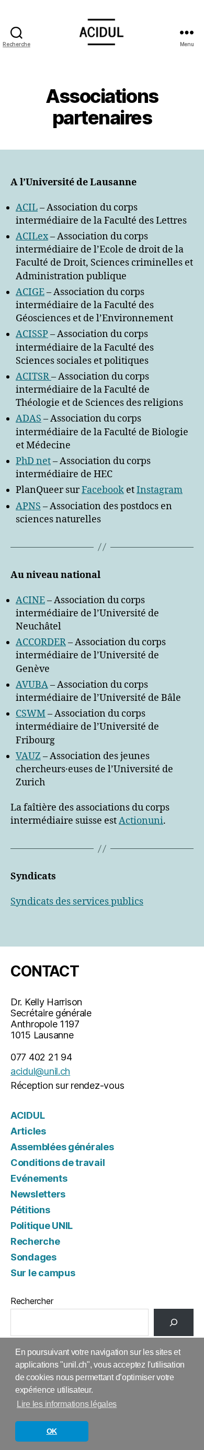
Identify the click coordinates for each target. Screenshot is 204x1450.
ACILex (32, 236)
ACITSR (33, 377)
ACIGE (30, 292)
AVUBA (32, 685)
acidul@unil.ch (40, 1071)
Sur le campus (42, 1272)
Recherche (35, 1241)
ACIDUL (27, 1115)
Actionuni (141, 821)
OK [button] (52, 1431)
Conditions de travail (57, 1162)
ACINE (30, 600)
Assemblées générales (62, 1146)
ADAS (28, 419)
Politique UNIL (41, 1225)
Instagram (160, 490)
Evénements (38, 1178)
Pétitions (30, 1209)
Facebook (103, 490)
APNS (28, 506)
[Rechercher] (174, 1322)
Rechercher (31, 1301)
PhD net (33, 461)
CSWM (31, 714)
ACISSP (32, 334)
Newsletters (37, 1194)
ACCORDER (41, 642)
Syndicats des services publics (76, 902)
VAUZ (28, 756)
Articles (28, 1131)
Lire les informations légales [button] (67, 1404)
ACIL (27, 208)
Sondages (33, 1257)
